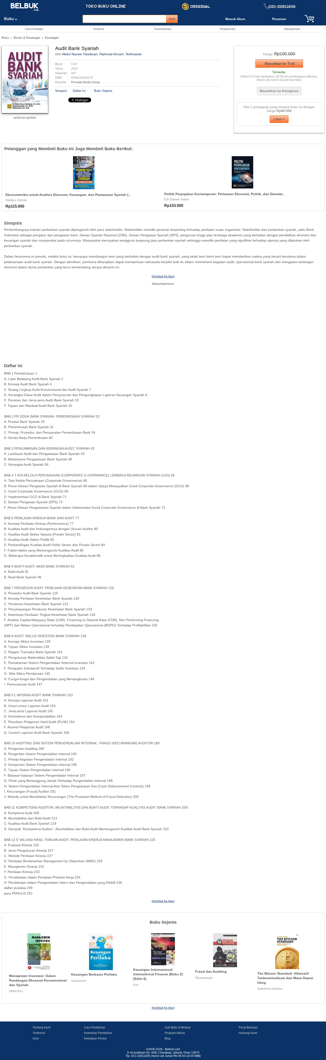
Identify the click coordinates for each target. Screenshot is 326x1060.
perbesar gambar (25, 117)
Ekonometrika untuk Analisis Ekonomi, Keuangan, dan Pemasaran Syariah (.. (67, 195)
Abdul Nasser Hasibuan (80, 54)
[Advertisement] (163, 320)
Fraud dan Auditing (211, 971)
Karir (36, 1038)
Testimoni (98, 29)
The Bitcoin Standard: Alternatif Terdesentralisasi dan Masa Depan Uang (285, 978)
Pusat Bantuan (162, 29)
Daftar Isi (79, 91)
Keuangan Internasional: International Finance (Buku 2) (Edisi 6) (158, 974)
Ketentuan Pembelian (98, 1033)
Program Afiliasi (175, 1033)
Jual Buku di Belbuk (177, 1027)
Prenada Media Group (85, 82)
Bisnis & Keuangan (27, 37)
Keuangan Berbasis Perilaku (94, 974)
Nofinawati (134, 54)
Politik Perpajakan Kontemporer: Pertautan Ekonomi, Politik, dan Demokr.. (224, 194)
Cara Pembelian (34, 29)
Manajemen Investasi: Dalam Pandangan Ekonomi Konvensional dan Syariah (38, 980)
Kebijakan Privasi (95, 1038)
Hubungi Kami (292, 29)
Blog (168, 1038)
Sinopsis (61, 91)
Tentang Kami (227, 29)
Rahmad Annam (112, 54)
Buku (9, 19)
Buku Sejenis (103, 91)
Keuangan (52, 37)
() (163, 276)
